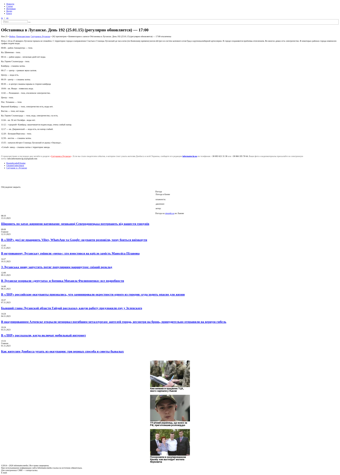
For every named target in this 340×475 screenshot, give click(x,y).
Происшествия (23, 36)
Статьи (9, 6)
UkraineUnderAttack (15, 165)
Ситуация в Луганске (40, 36)
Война (12, 36)
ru (2, 18)
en (7, 18)
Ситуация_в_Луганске (16, 168)
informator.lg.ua (189, 156)
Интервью (11, 9)
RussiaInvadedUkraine (16, 163)
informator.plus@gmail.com (19, 473)
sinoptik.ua (169, 213)
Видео (9, 11)
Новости (10, 4)
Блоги (9, 13)
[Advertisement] (43, 177)
